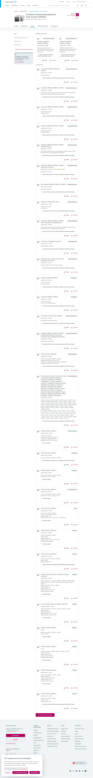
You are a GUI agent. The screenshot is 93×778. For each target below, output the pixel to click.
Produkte (16, 11)
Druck (35, 742)
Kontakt (74, 1)
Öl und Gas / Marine (51, 733)
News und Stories (78, 736)
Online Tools (61, 1)
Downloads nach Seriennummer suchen (24, 49)
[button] (15, 735)
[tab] (16, 26)
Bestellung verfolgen (65, 738)
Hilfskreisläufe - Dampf (52, 746)
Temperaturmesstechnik (39, 740)
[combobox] (82, 1)
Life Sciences (50, 736)
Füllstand (36, 735)
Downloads (68, 1)
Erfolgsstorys (77, 741)
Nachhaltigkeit (78, 743)
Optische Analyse (37, 747)
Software (35, 753)
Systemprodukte (23, 11)
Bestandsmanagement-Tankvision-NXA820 (38, 11)
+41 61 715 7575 (12, 754)
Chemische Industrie (51, 738)
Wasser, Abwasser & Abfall (53, 731)
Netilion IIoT (36, 750)
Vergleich (77, 18)
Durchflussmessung (38, 732)
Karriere (76, 733)
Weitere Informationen (11, 743)
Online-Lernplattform (65, 736)
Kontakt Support (64, 728)
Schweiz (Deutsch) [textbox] (82, 1)
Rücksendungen (64, 741)
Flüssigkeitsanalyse (38, 737)
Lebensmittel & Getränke (52, 728)
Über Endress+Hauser (79, 728)
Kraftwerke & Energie (52, 741)
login (73, 15)
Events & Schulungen (79, 738)
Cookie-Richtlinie (24, 769)
